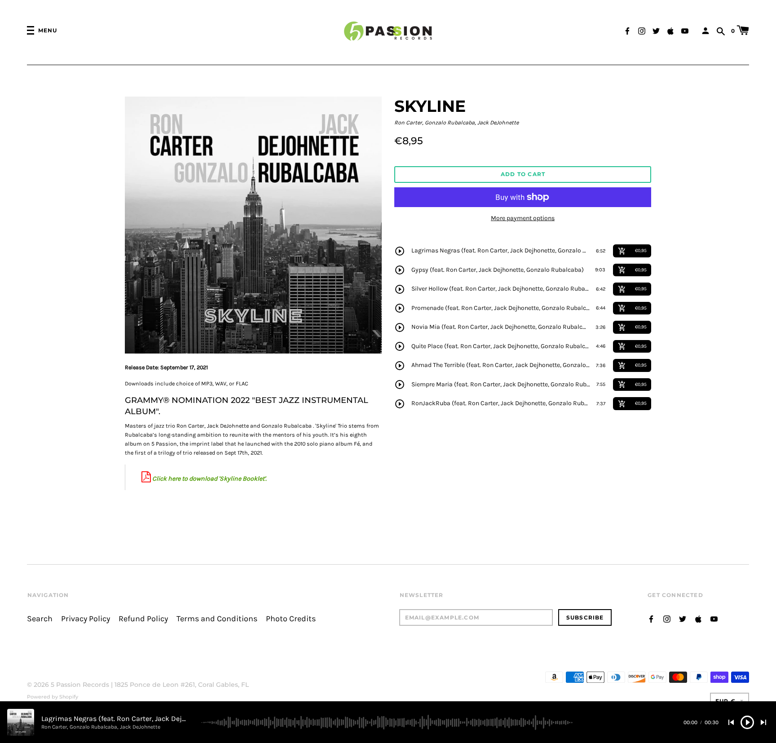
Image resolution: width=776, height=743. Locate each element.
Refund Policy (143, 619)
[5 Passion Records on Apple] (670, 30)
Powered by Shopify (52, 697)
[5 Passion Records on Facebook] (627, 30)
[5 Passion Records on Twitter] (656, 30)
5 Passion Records (80, 685)
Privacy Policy (85, 619)
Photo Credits (291, 619)
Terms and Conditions (216, 619)
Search (40, 619)
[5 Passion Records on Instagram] (641, 30)
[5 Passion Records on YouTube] (684, 30)
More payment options (523, 218)
